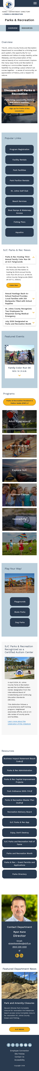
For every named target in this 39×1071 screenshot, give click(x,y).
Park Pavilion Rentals (19, 180)
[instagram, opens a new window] (21, 955)
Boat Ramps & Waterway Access (19, 211)
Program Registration (19, 149)
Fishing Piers (19, 222)
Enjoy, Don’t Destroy (19, 832)
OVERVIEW (12, 28)
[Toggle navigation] (35, 3)
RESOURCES (27, 28)
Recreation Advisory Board (19, 812)
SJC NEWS (19, 1029)
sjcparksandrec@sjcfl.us (19, 943)
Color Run (14, 285)
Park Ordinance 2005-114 (19, 791)
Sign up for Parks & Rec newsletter (19, 109)
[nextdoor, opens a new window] (21, 1045)
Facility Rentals (19, 160)
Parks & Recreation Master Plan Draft (19, 801)
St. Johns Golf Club (19, 191)
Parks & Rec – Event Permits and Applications (19, 863)
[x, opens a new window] (17, 1045)
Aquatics (19, 232)
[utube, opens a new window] (25, 1045)
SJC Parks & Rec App (19, 822)
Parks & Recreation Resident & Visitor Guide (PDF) (19, 402)
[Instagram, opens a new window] (13, 1045)
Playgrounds (19, 601)
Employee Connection (19, 1051)
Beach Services (19, 201)
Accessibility (19, 1060)
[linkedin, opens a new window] (30, 1045)
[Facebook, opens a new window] (8, 1045)
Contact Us (19, 1057)
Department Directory (19, 12)
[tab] (19, 259)
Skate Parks (19, 612)
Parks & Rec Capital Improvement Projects (19, 780)
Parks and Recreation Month (19, 853)
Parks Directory (19, 874)
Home (4, 12)
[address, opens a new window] (19, 951)
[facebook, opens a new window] (17, 955)
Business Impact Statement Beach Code (19, 759)
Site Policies (20, 1054)
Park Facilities (19, 170)
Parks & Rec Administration (19, 770)
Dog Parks (20, 622)
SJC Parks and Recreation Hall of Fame (19, 842)
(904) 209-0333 (19, 947)
